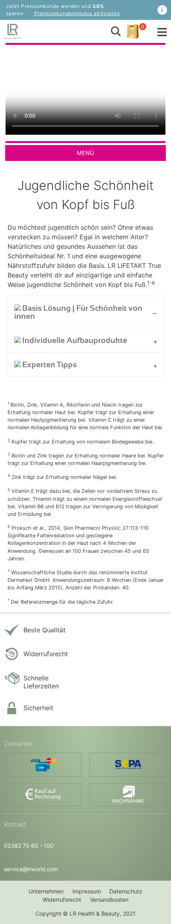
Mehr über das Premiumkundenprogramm (162, 10)
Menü (85, 152)
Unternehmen (46, 891)
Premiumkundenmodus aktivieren (77, 13)
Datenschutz (125, 891)
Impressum (86, 891)
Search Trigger (115, 31)
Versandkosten (109, 899)
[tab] (86, 312)
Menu (162, 32)
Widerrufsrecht (62, 899)
